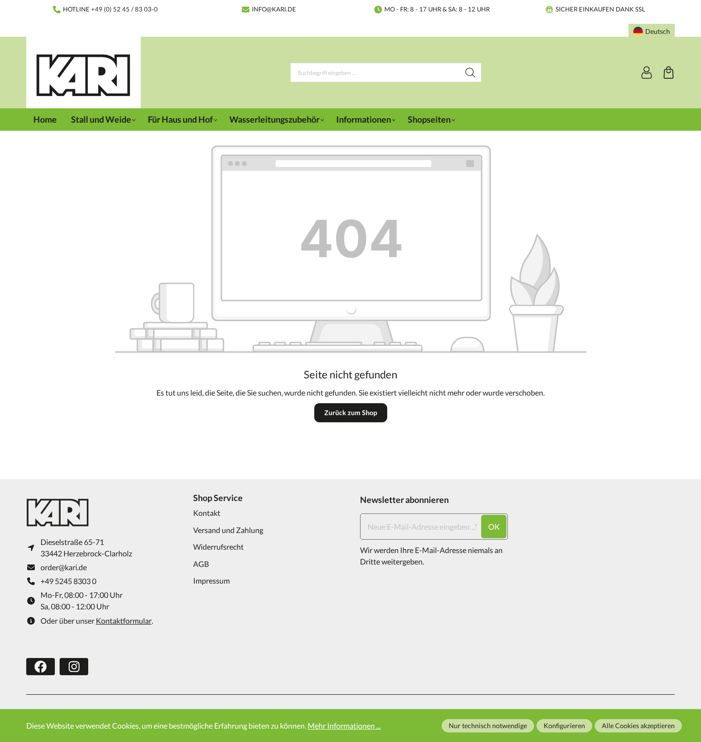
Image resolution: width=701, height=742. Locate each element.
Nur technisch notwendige (488, 725)
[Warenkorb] (668, 72)
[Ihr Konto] (646, 72)
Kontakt (206, 512)
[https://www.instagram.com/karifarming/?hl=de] (74, 666)
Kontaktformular (124, 620)
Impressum (211, 580)
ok (494, 526)
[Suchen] (470, 72)
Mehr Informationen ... (344, 725)
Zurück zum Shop (350, 412)
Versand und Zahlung (228, 529)
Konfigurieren (564, 725)
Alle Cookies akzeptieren (638, 725)
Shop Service (218, 497)
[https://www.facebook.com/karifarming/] (40, 666)
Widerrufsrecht (218, 546)
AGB (201, 563)
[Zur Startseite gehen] (83, 75)
